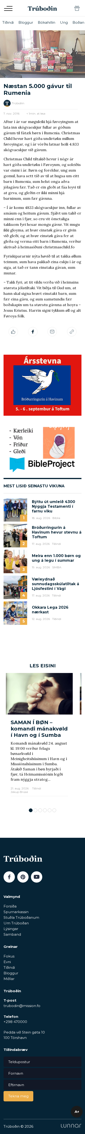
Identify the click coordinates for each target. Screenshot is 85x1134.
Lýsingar (11, 928)
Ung (64, 22)
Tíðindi (8, 22)
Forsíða (10, 906)
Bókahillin (46, 22)
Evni (7, 962)
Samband (12, 934)
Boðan (78, 22)
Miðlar (9, 978)
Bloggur (25, 22)
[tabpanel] (39, 738)
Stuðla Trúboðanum (21, 917)
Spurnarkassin (16, 912)
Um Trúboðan (16, 923)
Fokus (9, 956)
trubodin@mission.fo (22, 1005)
